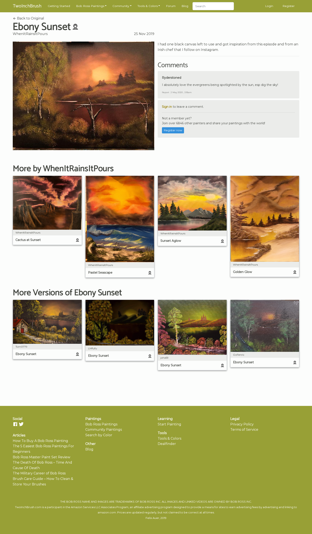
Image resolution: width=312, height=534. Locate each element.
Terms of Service (244, 430)
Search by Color (98, 435)
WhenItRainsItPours (30, 34)
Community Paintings (103, 430)
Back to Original (30, 18)
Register (288, 6)
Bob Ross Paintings (90, 6)
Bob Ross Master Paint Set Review (41, 457)
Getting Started (59, 6)
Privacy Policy (242, 424)
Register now (173, 130)
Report (165, 92)
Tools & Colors (148, 6)
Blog (184, 6)
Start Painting (169, 424)
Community (120, 6)
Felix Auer (152, 518)
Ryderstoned (171, 78)
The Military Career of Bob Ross (39, 473)
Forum (171, 6)
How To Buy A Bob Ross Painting (40, 441)
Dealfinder (167, 444)
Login (269, 6)
